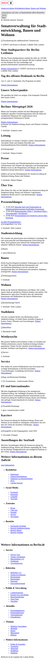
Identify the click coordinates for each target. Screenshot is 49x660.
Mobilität (13, 629)
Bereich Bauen (16, 530)
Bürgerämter (15, 579)
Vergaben (14, 601)
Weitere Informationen (9, 69)
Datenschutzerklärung (18, 476)
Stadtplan (13, 653)
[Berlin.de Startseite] (7, 4)
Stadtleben (14, 651)
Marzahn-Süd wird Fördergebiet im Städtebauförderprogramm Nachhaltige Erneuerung (25, 208)
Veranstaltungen (16, 615)
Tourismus (14, 646)
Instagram (14, 494)
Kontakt (13, 512)
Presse (12, 508)
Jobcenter (14, 581)
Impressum (14, 474)
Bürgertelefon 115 (17, 559)
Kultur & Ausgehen (17, 644)
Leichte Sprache (16, 483)
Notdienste (14, 561)
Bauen (12, 631)
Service (13, 514)
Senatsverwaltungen (18, 575)
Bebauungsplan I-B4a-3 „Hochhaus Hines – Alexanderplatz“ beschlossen (27, 212)
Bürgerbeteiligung (17, 597)
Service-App (15, 555)
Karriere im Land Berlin (19, 595)
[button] (24, 20)
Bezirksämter (15, 577)
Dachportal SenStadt (18, 526)
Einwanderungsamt (17, 583)
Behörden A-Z (15, 573)
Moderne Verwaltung (18, 626)
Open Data (14, 599)
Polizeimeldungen (17, 613)
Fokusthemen (15, 617)
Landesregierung (16, 593)
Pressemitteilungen (17, 611)
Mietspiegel (14, 633)
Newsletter (14, 517)
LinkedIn (13, 497)
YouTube (13, 499)
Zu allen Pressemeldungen (11, 222)
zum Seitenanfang (7, 465)
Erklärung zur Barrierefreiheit (21, 479)
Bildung (13, 635)
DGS (12, 481)
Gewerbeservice (16, 563)
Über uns (13, 510)
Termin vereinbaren (17, 557)
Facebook (14, 492)
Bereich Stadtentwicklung (20, 528)
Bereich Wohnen (16, 532)
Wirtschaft (14, 649)
